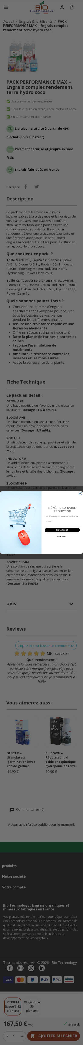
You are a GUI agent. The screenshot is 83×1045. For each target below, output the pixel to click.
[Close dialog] (80, 493)
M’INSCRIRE (62, 530)
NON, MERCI (62, 536)
